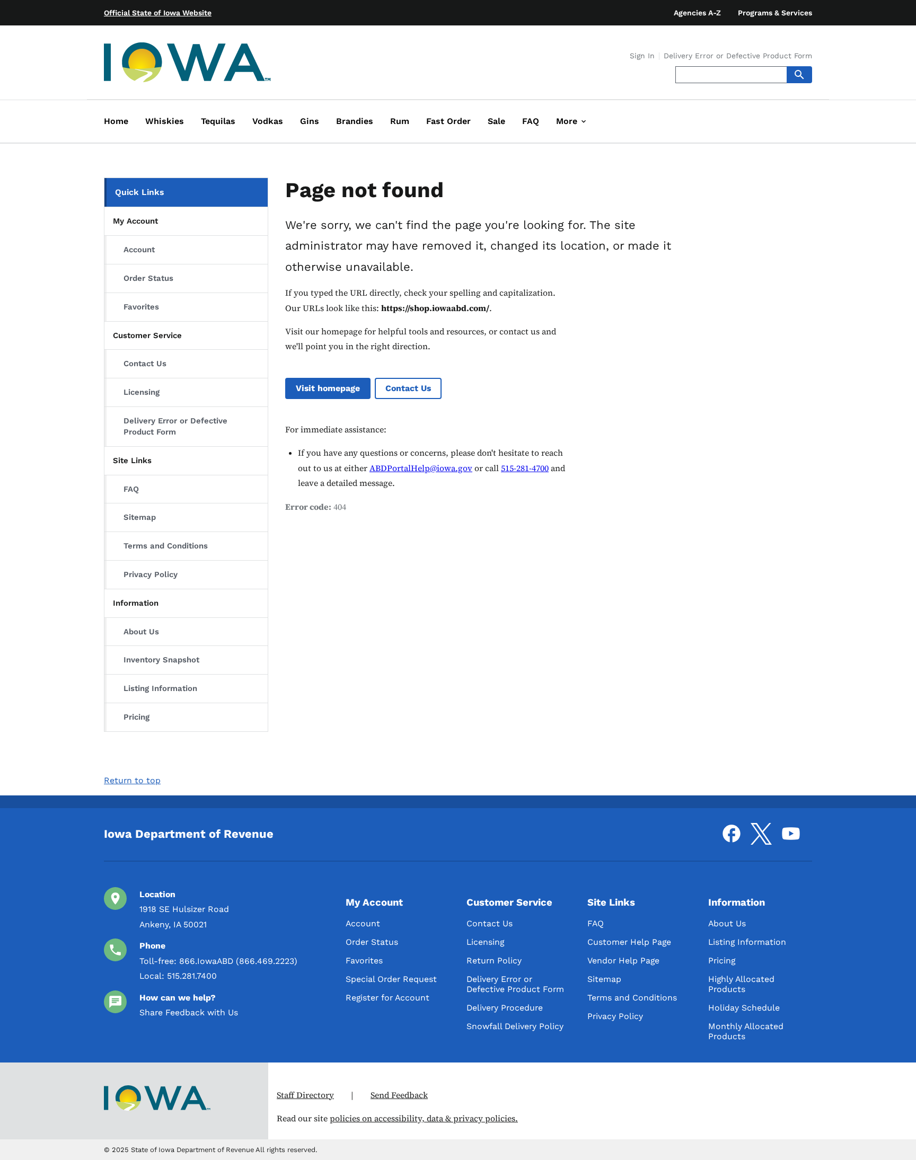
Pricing (136, 717)
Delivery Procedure (504, 1008)
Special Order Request (391, 979)
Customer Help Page (629, 942)
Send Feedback (399, 1095)
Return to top (132, 780)
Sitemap (140, 517)
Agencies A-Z (697, 12)
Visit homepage (328, 388)
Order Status (148, 278)
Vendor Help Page (623, 960)
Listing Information (160, 688)
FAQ (131, 489)
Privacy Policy (151, 574)
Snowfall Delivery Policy (514, 1026)
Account (139, 249)
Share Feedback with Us (188, 1012)
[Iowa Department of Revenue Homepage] (187, 64)
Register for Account (387, 998)
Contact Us (145, 363)
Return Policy (494, 960)
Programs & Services (775, 12)
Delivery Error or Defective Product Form (738, 56)
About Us (141, 631)
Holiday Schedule (744, 1008)
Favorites (141, 307)
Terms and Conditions (166, 546)
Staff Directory (305, 1095)
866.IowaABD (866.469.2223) (238, 961)
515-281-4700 (525, 468)
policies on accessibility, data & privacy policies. (424, 1118)
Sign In (642, 56)
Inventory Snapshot (161, 660)
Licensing (142, 392)
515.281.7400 (192, 976)
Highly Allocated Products (741, 984)
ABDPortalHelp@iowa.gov (420, 468)
